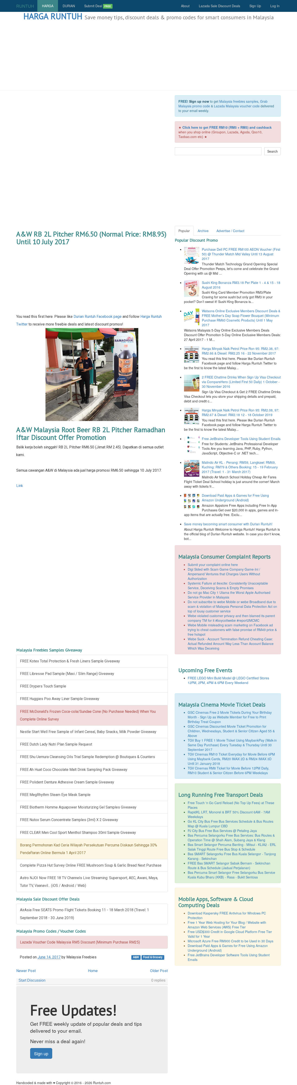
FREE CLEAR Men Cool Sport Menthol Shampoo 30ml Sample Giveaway (78, 832)
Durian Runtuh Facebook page (98, 316)
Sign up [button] (41, 1053)
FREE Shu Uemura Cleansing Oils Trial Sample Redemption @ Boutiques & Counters (87, 757)
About (185, 5)
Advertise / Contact (230, 230)
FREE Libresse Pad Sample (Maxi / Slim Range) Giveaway (67, 673)
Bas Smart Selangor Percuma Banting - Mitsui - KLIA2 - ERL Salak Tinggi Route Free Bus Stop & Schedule (232, 847)
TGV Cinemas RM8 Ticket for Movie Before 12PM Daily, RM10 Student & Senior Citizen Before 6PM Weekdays (228, 770)
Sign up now (199, 101)
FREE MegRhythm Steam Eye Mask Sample (55, 794)
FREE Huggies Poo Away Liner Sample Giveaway (59, 699)
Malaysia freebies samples (238, 101)
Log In (275, 5)
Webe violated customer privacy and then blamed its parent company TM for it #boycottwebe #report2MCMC (231, 618)
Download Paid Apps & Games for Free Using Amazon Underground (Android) (235, 497)
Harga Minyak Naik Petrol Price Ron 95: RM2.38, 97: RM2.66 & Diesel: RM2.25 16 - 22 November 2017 (240, 350)
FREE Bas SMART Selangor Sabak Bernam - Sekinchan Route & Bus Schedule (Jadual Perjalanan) (229, 865)
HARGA (47, 5)
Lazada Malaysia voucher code (237, 106)
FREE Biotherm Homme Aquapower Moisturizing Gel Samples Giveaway (78, 807)
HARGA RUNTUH (52, 16)
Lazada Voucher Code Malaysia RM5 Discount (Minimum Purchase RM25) (80, 942)
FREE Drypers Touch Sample (43, 686)
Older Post (159, 971)
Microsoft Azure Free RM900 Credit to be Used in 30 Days (230, 941)
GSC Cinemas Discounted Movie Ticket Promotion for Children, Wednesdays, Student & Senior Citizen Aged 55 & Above (231, 731)
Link (19, 485)
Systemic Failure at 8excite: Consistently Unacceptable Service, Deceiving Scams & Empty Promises (228, 585)
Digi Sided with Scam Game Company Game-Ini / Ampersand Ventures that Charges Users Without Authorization (224, 574)
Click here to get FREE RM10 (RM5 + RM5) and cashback (227, 127)
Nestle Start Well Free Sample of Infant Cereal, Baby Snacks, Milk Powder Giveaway (88, 732)
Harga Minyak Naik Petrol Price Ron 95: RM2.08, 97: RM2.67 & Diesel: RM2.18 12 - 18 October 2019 (240, 412)
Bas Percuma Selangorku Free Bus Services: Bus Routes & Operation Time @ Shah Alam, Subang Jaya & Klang (231, 837)
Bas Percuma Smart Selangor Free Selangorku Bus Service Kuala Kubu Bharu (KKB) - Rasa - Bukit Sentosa (231, 874)
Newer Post (26, 971)
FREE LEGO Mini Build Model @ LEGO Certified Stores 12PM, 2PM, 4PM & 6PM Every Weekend (228, 680)
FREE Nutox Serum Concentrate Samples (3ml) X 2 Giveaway (69, 820)
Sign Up (255, 5)
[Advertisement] (148, 55)
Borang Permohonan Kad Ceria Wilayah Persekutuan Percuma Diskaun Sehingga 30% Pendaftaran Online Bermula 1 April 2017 (88, 849)
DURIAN (69, 5)
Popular (184, 230)
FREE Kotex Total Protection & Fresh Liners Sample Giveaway (70, 661)
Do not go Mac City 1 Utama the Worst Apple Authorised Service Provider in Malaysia (229, 594)
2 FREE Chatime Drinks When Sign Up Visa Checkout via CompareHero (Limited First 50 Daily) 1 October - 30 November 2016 (241, 382)
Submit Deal (97, 5)
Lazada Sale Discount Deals (219, 5)
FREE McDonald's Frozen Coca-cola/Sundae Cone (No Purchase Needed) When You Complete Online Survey (88, 715)
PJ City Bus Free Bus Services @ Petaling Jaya (222, 830)
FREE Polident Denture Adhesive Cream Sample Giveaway (67, 782)
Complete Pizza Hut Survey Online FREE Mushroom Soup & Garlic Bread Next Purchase (90, 865)
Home (93, 971)
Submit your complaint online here (213, 564)
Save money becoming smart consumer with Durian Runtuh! (228, 524)
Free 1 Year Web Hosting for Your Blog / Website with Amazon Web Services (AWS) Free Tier (227, 924)
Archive (203, 230)
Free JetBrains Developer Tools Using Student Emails (241, 438)
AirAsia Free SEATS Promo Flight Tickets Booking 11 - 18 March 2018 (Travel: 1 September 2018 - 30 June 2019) (84, 914)
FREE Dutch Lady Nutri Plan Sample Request (56, 744)
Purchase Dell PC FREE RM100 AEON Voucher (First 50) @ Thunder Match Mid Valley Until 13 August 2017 (241, 254)
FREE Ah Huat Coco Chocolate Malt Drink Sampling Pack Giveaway (73, 769)
